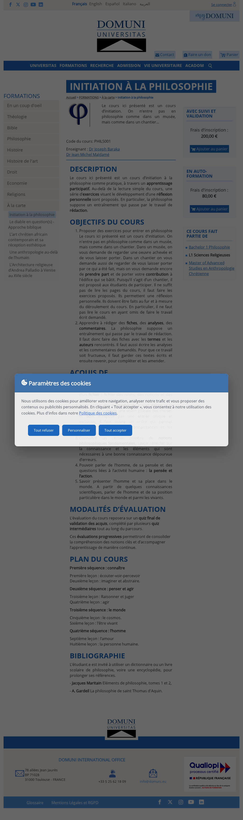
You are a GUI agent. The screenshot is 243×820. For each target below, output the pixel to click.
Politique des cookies (98, 413)
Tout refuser (44, 430)
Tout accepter (115, 430)
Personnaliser (79, 430)
